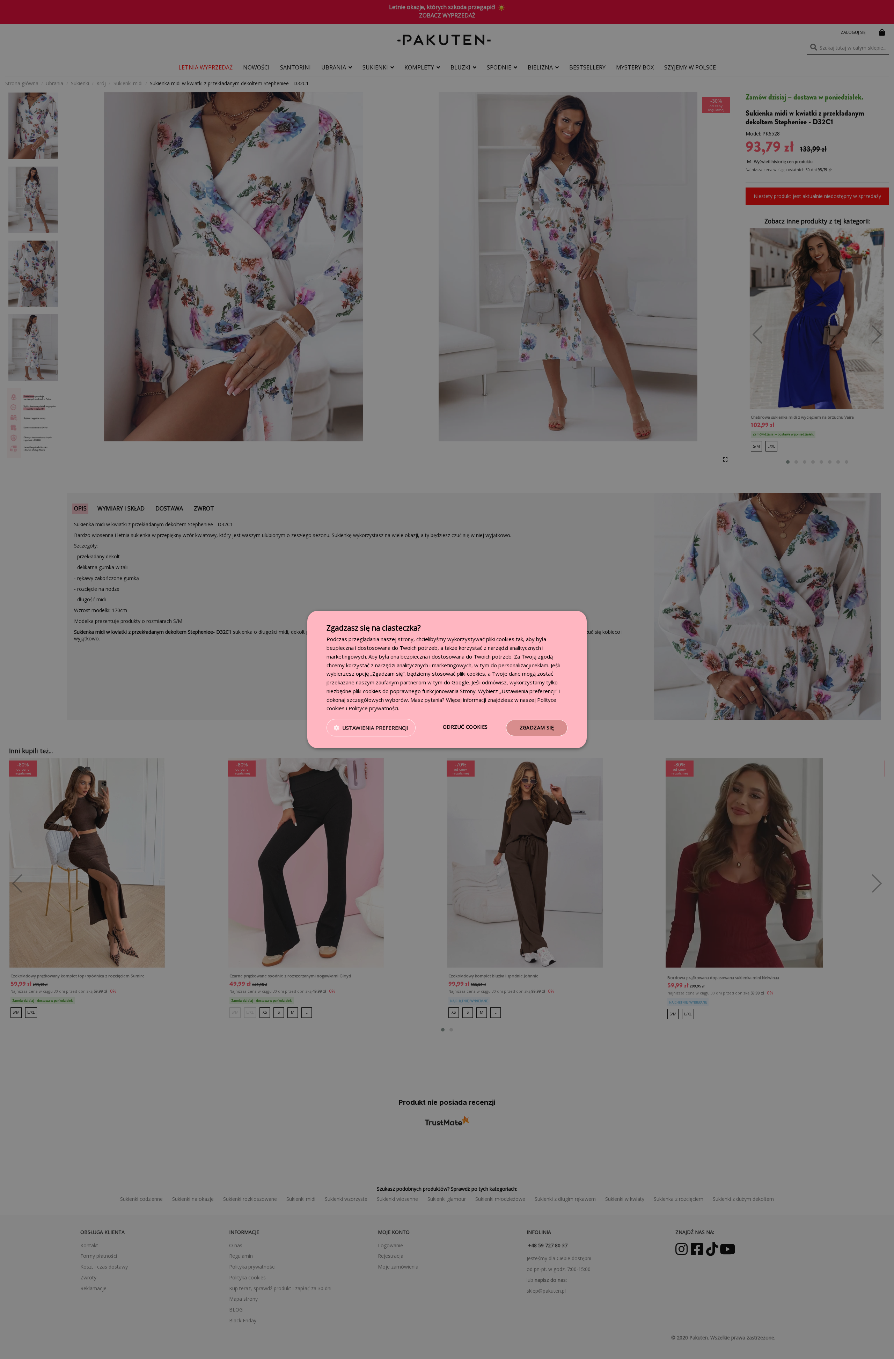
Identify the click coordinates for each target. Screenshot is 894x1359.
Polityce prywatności (373, 708)
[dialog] (447, 679)
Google (460, 682)
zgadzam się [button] (537, 727)
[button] (371, 728)
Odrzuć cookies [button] (465, 726)
